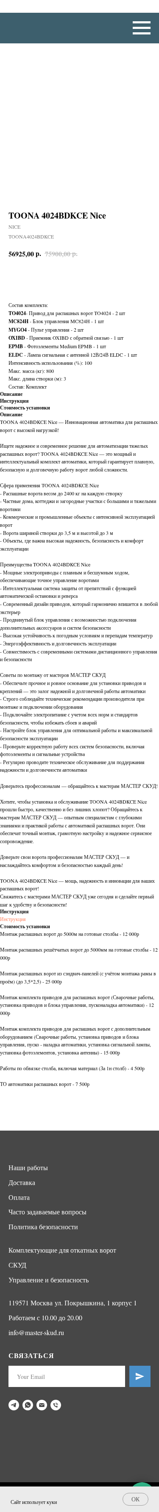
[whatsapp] (27, 1405)
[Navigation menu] (142, 28)
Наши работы (28, 1167)
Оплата (19, 1197)
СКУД (17, 1264)
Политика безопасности (43, 1226)
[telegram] (13, 1405)
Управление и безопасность (48, 1279)
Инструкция (13, 918)
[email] (41, 1405)
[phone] (55, 1405)
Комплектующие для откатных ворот (62, 1249)
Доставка (21, 1182)
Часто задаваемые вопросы (47, 1211)
